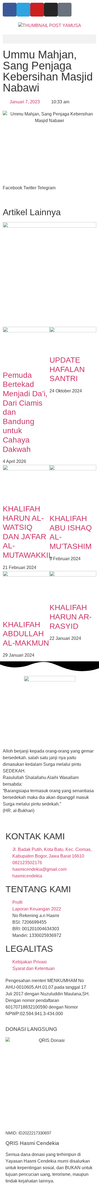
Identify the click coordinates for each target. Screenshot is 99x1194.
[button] (49, 39)
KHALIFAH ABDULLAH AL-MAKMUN (26, 633)
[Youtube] (37, 10)
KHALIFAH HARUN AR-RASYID (71, 616)
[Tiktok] (65, 10)
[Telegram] (23, 10)
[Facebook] (9, 10)
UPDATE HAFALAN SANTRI (67, 369)
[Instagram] (51, 10)
